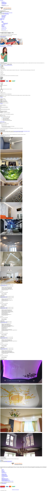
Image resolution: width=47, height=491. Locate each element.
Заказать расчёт (2, 295)
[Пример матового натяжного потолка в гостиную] (11, 218)
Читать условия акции (3, 36)
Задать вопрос (3, 17)
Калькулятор (3, 16)
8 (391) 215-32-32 (6, 13)
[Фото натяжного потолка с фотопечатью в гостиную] (11, 185)
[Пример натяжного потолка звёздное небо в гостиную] (11, 234)
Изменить (1, 97)
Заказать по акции (10, 64)
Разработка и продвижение (15, 489)
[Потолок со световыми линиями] (11, 165)
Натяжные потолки (4, 28)
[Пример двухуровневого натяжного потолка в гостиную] (11, 251)
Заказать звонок (2, 19)
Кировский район (4, 2)
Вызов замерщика (4, 15)
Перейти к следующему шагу (4, 101)
